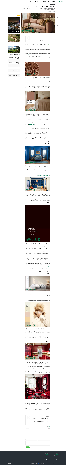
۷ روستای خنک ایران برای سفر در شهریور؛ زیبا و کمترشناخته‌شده (14, 65)
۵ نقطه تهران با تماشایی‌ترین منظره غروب (14, 68)
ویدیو (40, 1)
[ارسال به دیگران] (57, 17)
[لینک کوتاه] (57, 13)
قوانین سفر (44, 1)
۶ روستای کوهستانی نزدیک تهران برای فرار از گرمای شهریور (14, 58)
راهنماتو (30, 1)
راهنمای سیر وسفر (56, 455)
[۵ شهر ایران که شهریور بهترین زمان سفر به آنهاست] (14, 49)
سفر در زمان (49, 1)
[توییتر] (57, 21)
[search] (1, 1)
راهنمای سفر (53, 1)
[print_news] (57, 15)
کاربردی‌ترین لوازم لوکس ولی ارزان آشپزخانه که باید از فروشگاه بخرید (40, 418)
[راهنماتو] (62, 1)
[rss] (10, 463)
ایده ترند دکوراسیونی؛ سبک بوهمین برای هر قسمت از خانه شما (41, 421)
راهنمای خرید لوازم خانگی (45, 458)
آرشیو (36, 456)
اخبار (35, 1)
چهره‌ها (47, 460)
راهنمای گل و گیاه (56, 458)
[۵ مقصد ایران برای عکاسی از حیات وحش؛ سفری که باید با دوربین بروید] (14, 38)
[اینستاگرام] (9, 463)
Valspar (34, 165)
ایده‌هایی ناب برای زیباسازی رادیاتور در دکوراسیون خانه (42, 423)
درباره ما (36, 453)
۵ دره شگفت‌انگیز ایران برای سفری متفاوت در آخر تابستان (14, 63)
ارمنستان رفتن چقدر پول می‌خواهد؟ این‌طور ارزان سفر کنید (14, 76)
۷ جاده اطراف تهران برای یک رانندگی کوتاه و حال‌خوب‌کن (14, 60)
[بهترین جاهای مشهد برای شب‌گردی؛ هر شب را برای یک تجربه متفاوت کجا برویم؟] (14, 25)
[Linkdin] (57, 23)
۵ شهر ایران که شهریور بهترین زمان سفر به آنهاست (14, 54)
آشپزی (57, 460)
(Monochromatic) (31, 124)
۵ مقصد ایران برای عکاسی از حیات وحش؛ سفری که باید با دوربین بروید (14, 43)
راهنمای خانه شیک (56, 456)
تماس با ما (35, 454)
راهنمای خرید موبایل (45, 455)
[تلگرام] (57, 25)
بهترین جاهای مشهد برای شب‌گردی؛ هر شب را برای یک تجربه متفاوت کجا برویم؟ (14, 31)
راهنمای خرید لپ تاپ (45, 456)
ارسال (27, 447)
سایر (37, 1)
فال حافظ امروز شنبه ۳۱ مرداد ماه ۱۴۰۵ (14, 73)
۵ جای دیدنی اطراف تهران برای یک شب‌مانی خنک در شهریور (14, 71)
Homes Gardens (41, 361)
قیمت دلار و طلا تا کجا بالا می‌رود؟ (44, 40)
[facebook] (57, 19)
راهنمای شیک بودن (46, 459)
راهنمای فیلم (56, 459)
